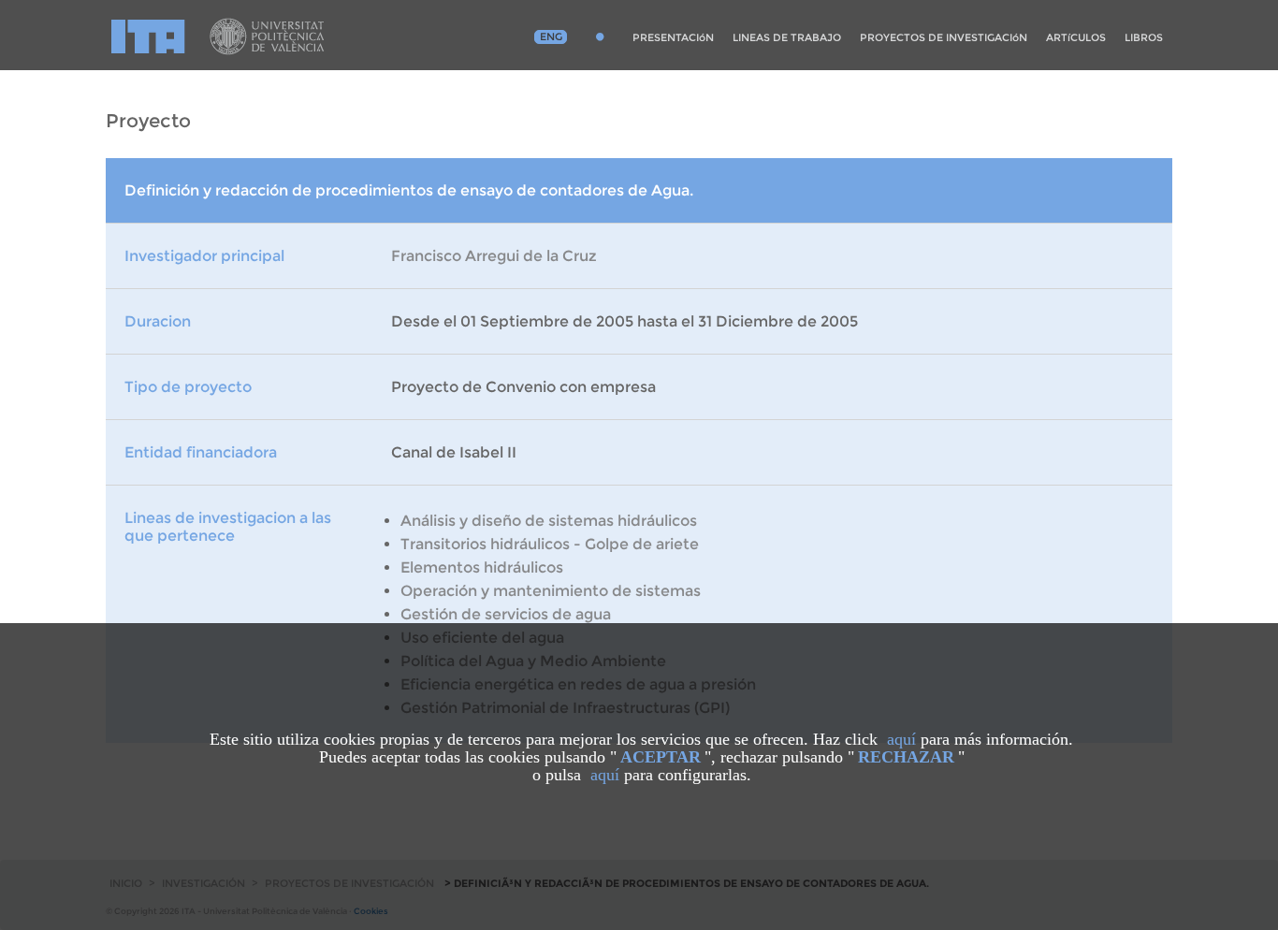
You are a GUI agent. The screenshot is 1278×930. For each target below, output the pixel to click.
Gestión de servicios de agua (505, 614)
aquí (901, 739)
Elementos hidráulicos (481, 567)
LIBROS (1144, 37)
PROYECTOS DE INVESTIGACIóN (943, 37)
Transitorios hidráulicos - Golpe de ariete (549, 544)
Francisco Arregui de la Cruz (494, 256)
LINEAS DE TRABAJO (787, 37)
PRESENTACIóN (673, 37)
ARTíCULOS (1076, 37)
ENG (551, 36)
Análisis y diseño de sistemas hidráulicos (548, 521)
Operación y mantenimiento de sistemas (550, 591)
